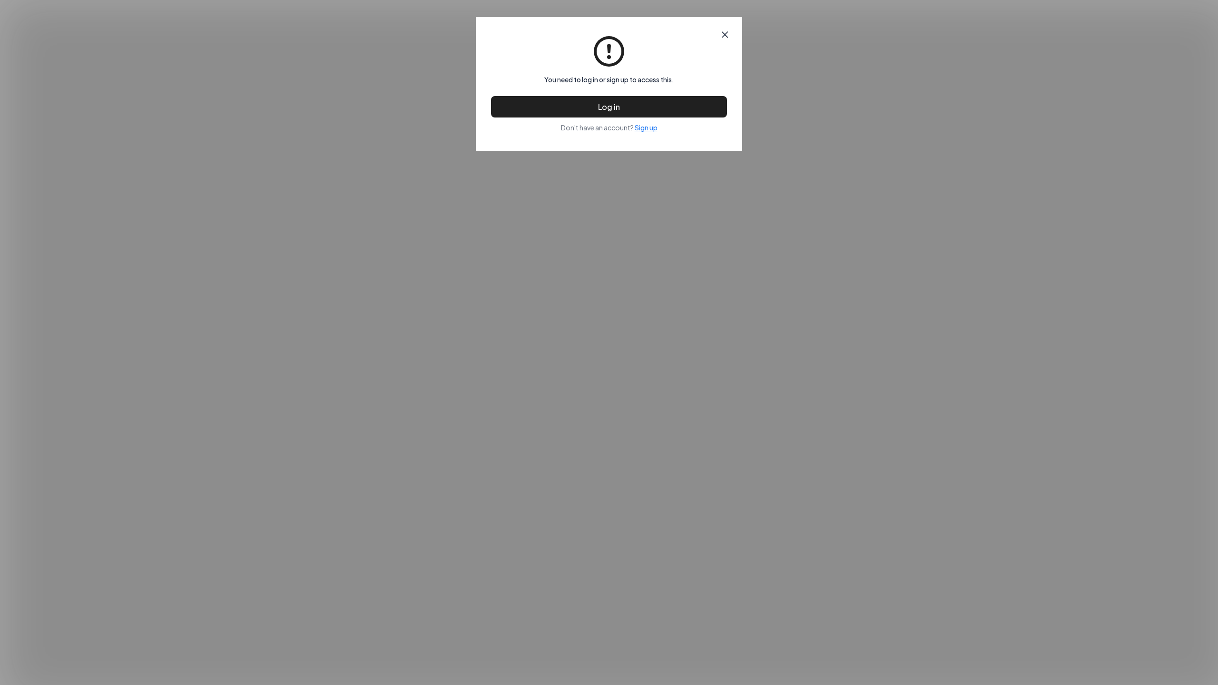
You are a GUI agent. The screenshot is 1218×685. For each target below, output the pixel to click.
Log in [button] (609, 107)
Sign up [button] (646, 127)
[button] (725, 35)
